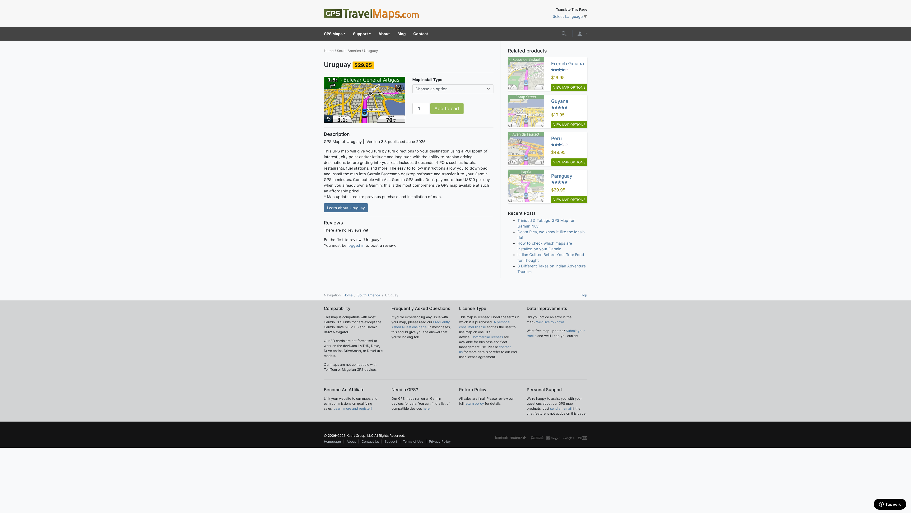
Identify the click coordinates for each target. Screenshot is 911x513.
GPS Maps (333, 33)
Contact (420, 33)
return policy (474, 403)
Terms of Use (413, 441)
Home (329, 51)
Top (584, 295)
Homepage (332, 441)
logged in (356, 245)
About (384, 33)
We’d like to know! (550, 322)
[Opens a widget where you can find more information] (890, 505)
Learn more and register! (353, 408)
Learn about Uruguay (346, 207)
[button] (564, 33)
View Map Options (569, 87)
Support (360, 33)
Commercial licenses (487, 337)
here (426, 408)
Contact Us (370, 441)
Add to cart (447, 108)
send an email (561, 408)
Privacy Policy (440, 441)
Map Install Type (427, 79)
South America (349, 51)
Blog (401, 33)
